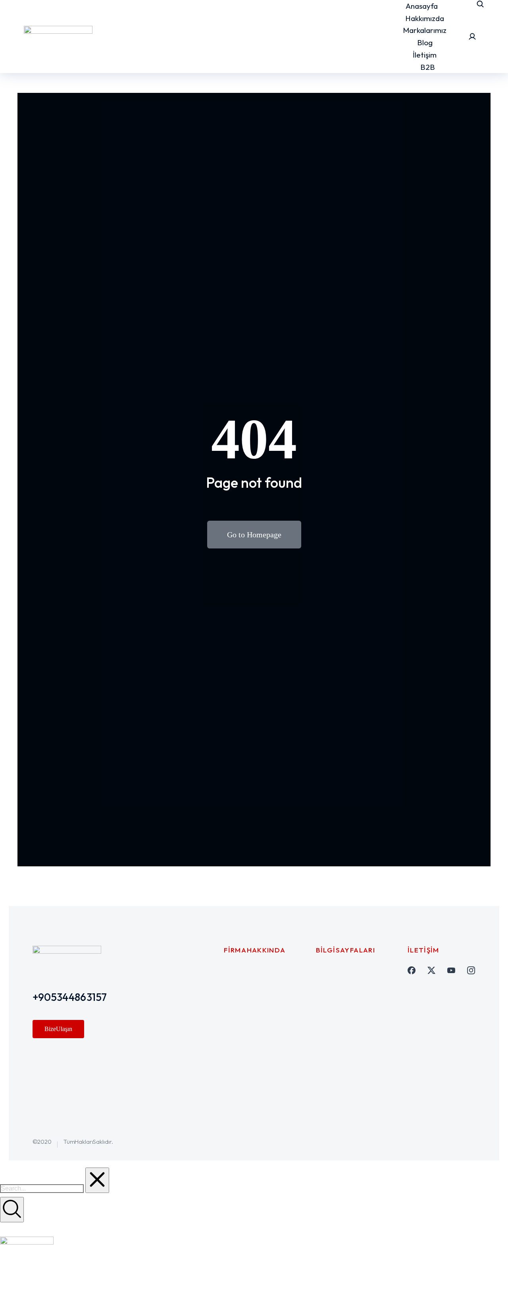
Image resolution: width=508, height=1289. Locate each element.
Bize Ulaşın (58, 1028)
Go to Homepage (254, 534)
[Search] (12, 1209)
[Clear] (97, 1180)
